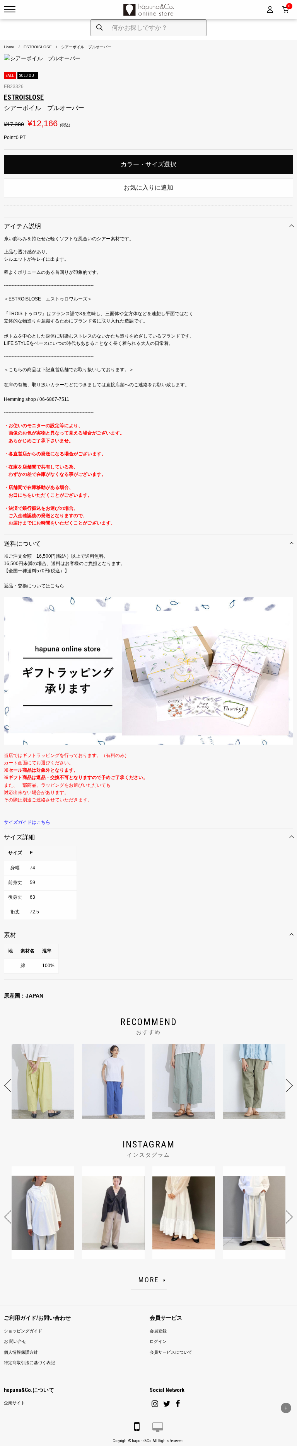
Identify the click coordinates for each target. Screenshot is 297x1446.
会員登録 (158, 1331)
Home (9, 47)
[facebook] (178, 1404)
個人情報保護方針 (21, 1352)
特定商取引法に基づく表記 (29, 1362)
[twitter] (166, 1404)
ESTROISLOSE (38, 47)
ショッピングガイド (23, 1331)
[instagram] (155, 1404)
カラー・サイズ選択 (148, 164)
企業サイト (14, 1402)
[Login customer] (270, 9)
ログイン (158, 1341)
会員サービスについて (171, 1352)
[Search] (99, 28)
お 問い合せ (15, 1341)
